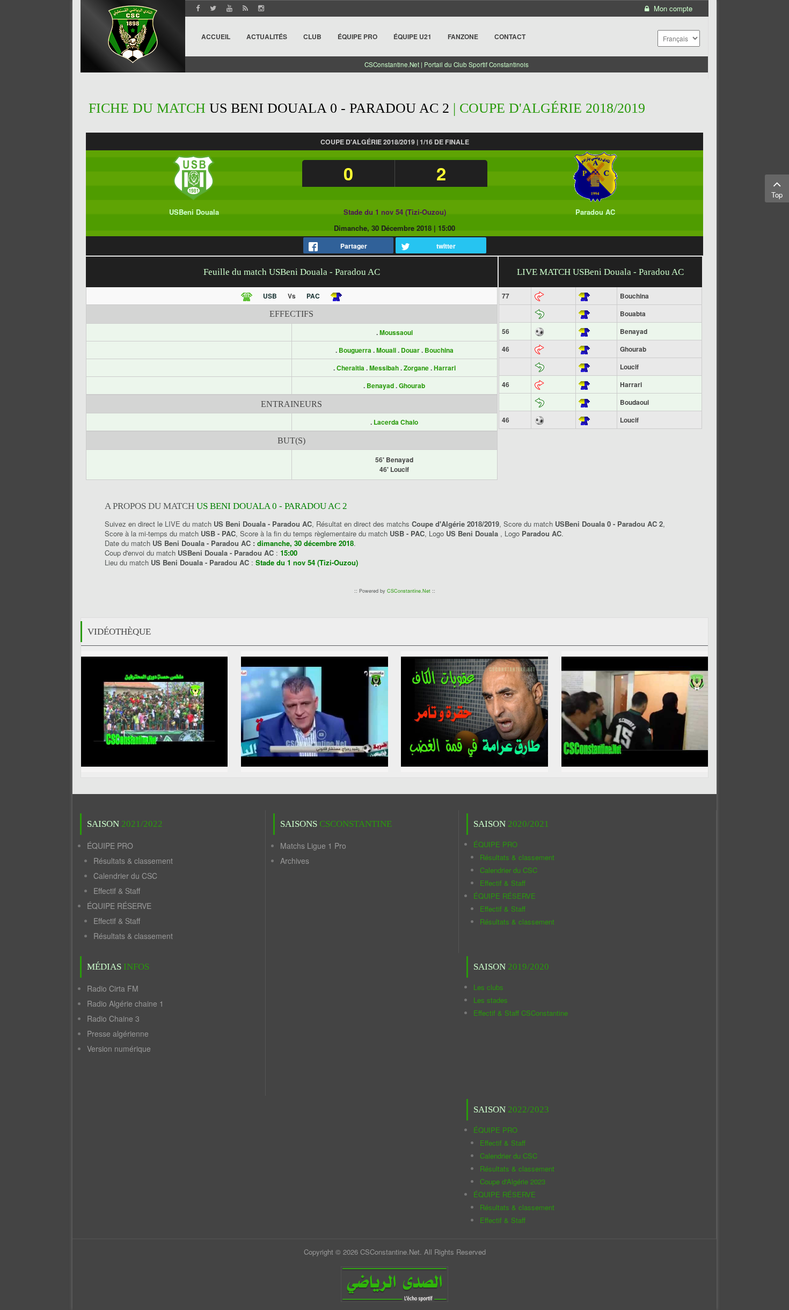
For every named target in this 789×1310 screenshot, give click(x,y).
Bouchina (439, 350)
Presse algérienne (118, 1033)
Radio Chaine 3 (113, 1018)
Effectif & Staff (116, 890)
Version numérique (119, 1048)
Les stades (490, 1000)
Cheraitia (350, 368)
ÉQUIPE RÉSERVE (119, 905)
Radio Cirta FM (112, 988)
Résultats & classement (133, 860)
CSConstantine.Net (408, 590)
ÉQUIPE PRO (110, 845)
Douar (410, 350)
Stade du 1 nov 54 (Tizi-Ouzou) (395, 212)
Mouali (386, 350)
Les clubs (488, 987)
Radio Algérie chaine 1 (125, 1003)
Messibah (384, 368)
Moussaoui (396, 332)
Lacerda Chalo (396, 422)
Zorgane (416, 368)
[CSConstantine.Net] (133, 32)
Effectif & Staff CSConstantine (520, 1013)
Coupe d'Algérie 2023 (512, 1181)
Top (777, 195)
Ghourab (412, 385)
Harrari (445, 368)
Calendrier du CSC (125, 875)
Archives (294, 860)
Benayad (380, 385)
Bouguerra (355, 350)
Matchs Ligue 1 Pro (313, 845)
